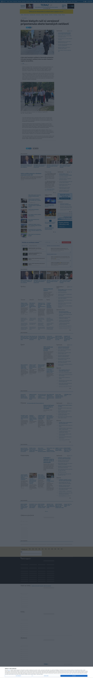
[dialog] (46, 672)
